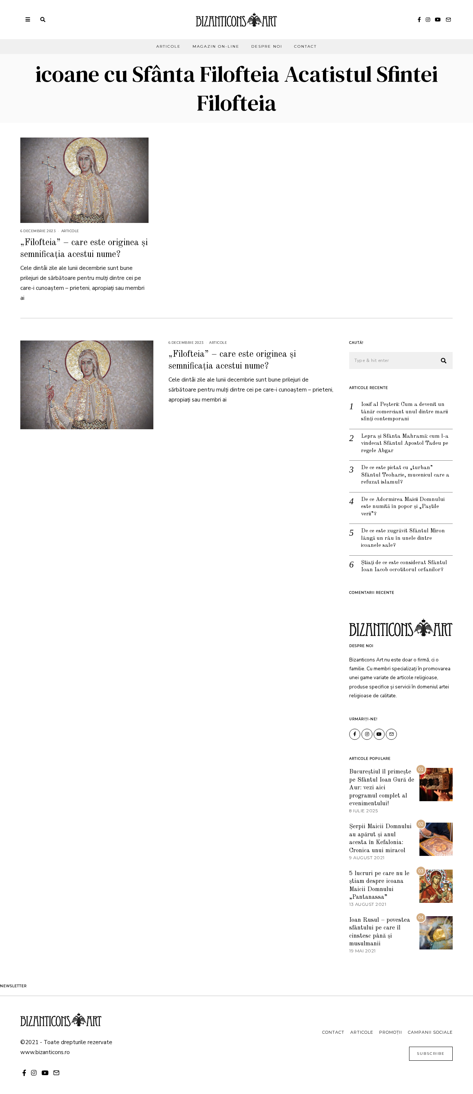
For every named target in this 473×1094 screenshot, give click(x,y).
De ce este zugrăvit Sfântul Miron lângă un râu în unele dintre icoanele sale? (403, 538)
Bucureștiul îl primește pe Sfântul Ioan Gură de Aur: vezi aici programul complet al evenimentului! (381, 788)
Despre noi (266, 46)
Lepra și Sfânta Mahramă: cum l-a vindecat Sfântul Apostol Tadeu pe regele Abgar (405, 444)
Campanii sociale (430, 1032)
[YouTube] (438, 19)
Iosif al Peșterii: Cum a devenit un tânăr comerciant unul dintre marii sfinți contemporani (404, 412)
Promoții (390, 1032)
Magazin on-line (216, 46)
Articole (168, 46)
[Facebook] (419, 19)
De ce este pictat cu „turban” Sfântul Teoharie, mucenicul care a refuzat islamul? (405, 475)
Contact (305, 46)
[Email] (448, 19)
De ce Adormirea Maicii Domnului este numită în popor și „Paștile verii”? (403, 507)
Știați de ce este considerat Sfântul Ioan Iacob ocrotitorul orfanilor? (404, 566)
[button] (444, 361)
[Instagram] (428, 19)
